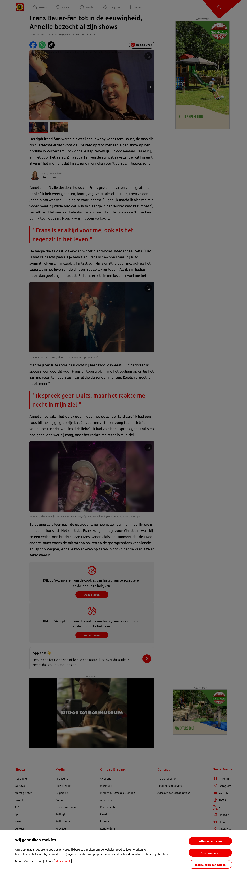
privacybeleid (62, 861)
